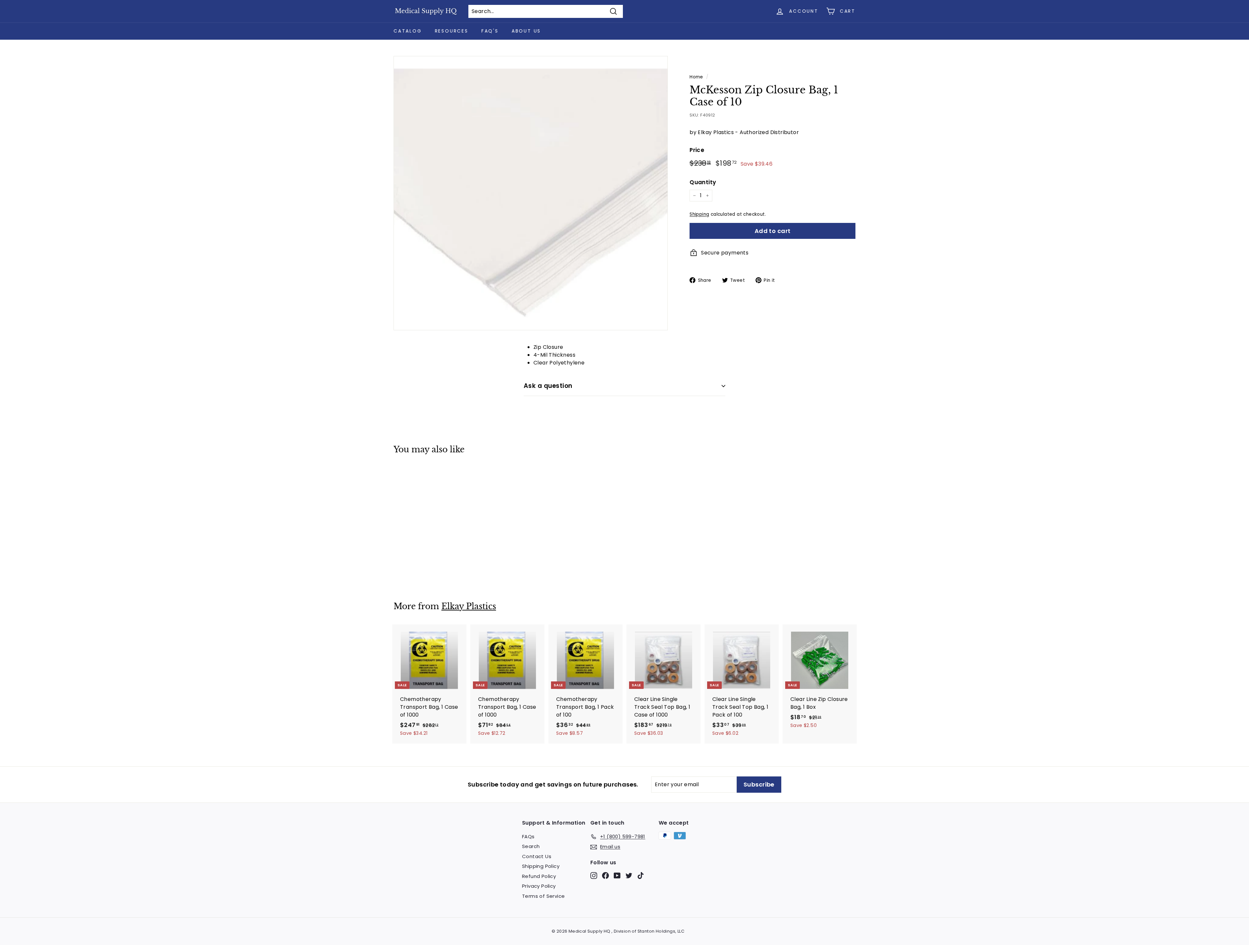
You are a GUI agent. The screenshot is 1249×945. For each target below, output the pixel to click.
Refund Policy (539, 876)
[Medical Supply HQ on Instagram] (593, 875)
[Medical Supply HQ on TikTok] (640, 875)
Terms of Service (543, 896)
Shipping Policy (540, 866)
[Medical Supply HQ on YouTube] (617, 875)
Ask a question (548, 385)
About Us (526, 31)
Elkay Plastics (468, 606)
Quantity (703, 182)
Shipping (699, 214)
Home (696, 77)
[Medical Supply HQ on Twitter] (628, 875)
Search (531, 846)
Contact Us (536, 856)
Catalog (408, 31)
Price (697, 150)
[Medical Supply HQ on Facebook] (605, 875)
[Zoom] (530, 193)
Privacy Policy (539, 886)
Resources (451, 31)
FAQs (528, 836)
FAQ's (490, 31)
